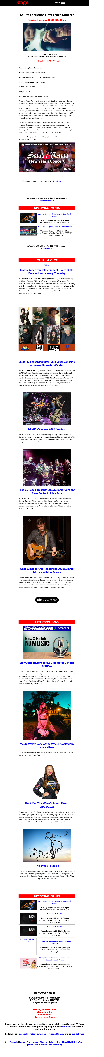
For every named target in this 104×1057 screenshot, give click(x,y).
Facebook (23, 1034)
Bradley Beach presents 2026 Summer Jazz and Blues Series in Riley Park (47, 491)
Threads (51, 1034)
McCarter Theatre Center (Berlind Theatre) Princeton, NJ (54, 921)
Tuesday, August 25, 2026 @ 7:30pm (55, 220)
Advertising (54, 1042)
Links (30, 1044)
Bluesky (60, 1034)
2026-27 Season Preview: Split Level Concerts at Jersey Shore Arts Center (47, 363)
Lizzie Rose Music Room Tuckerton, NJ (54, 223)
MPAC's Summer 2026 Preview (47, 429)
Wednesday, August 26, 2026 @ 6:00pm (55, 948)
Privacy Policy (55, 1044)
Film (29, 1042)
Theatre (43, 1042)
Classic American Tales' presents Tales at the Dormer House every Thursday (47, 271)
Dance (22, 1042)
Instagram (41, 1034)
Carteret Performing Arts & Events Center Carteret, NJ (55, 951)
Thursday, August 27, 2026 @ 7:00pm (54, 231)
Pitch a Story (78, 1042)
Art (6, 1042)
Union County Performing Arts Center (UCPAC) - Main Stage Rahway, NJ (55, 234)
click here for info (47, 200)
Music (35, 1042)
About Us (66, 1042)
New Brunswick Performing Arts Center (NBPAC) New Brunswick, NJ (55, 967)
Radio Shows (41, 1044)
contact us (66, 1026)
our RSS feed (78, 1034)
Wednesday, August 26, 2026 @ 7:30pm (55, 931)
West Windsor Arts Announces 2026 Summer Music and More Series (47, 570)
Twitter (32, 1034)
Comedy (14, 1042)
